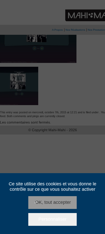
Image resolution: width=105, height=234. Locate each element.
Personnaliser (52, 219)
